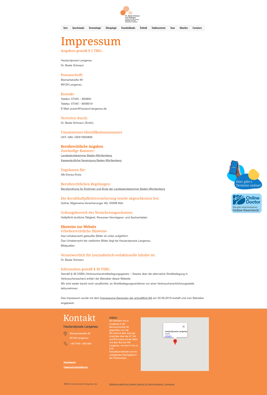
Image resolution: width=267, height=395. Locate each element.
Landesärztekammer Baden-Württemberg (86, 155)
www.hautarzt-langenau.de (84, 384)
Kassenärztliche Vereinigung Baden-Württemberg (91, 160)
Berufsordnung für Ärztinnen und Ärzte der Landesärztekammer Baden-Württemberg (113, 188)
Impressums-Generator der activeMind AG (126, 298)
